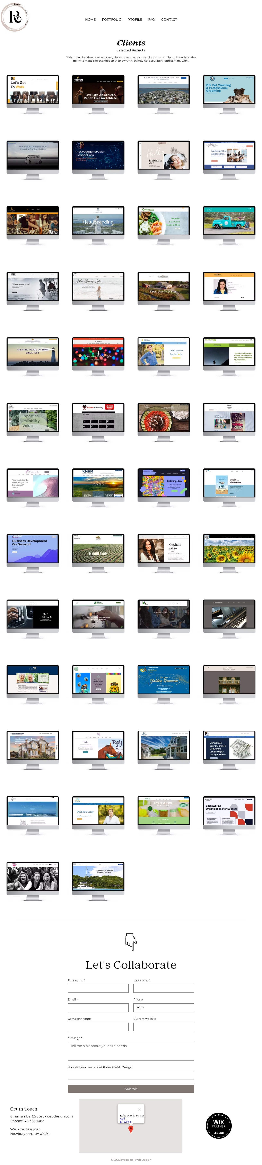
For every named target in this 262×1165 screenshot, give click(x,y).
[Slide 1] (129, 945)
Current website (144, 1019)
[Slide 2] (133, 944)
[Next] (145, 936)
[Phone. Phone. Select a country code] (140, 1007)
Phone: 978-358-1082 (27, 1121)
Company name (79, 1019)
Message (75, 1038)
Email (73, 999)
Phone (138, 999)
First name (76, 980)
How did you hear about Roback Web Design (100, 1067)
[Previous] (117, 936)
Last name (141, 980)
